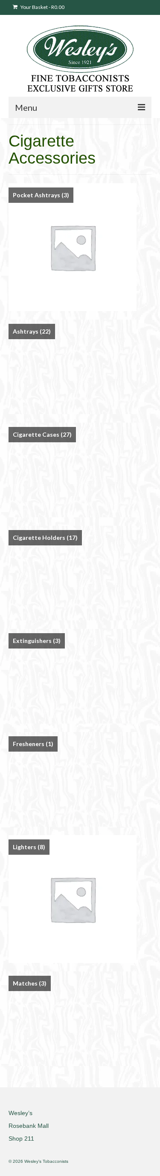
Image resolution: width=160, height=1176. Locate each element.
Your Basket (42, 7)
